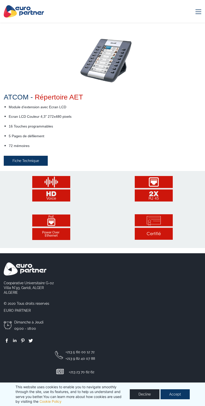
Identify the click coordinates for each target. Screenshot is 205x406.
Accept (175, 394)
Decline (144, 394)
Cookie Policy (51, 401)
